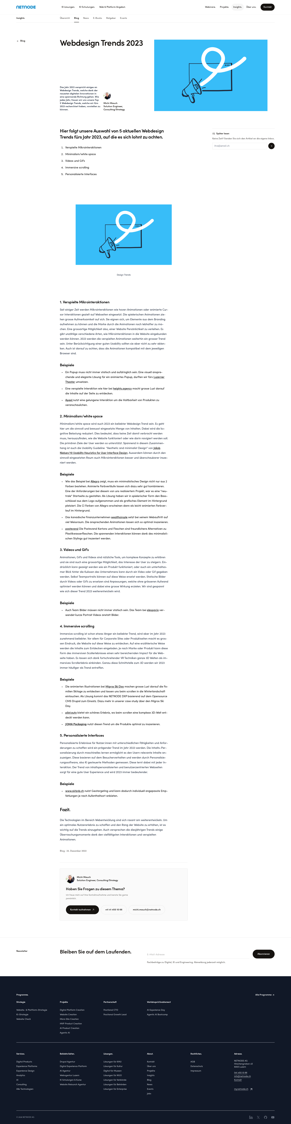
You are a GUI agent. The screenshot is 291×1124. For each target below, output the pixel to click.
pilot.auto (71, 713)
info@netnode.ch (242, 1076)
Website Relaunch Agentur (73, 1085)
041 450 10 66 (240, 1073)
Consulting (21, 1085)
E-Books (97, 18)
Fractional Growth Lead (115, 1015)
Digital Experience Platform (73, 1066)
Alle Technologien (24, 1089)
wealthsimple (119, 517)
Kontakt (268, 7)
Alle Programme (263, 995)
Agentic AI (65, 1033)
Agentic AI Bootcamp (157, 1015)
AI (17, 1080)
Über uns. (251, 7)
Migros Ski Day (114, 687)
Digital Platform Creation (72, 1010)
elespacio (153, 610)
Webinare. (210, 7)
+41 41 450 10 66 (113, 910)
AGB (193, 1062)
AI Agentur (65, 1071)
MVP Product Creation (71, 1024)
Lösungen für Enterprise (115, 1089)
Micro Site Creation (69, 1019)
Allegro (95, 481)
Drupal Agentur (67, 1062)
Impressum (196, 1071)
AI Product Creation (69, 1028)
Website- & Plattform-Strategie (31, 1010)
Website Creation (68, 1015)
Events (123, 18)
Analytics (20, 1076)
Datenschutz (197, 1066)
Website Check (23, 1019)
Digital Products (24, 1062)
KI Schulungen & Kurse (71, 1080)
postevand (71, 529)
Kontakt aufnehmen (82, 909)
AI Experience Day (156, 1010)
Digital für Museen (113, 1071)
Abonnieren (264, 954)
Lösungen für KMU (112, 1062)
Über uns (151, 1066)
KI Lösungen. (68, 7)
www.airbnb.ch (74, 791)
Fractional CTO (111, 1010)
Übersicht (65, 18)
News (86, 18)
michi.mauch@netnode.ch (147, 910)
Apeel (69, 400)
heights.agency (122, 389)
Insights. (237, 7)
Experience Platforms (26, 1066)
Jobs (149, 1094)
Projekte (151, 1071)
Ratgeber (111, 18)
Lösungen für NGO (113, 1076)
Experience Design (25, 1071)
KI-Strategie (22, 1015)
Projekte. (224, 7)
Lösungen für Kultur (113, 1066)
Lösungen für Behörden (115, 1085)
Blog (76, 18)
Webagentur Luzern (69, 1076)
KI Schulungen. (87, 7)
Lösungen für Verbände (115, 1080)
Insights (150, 1076)
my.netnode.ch (241, 1089)
